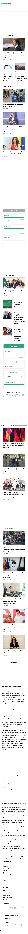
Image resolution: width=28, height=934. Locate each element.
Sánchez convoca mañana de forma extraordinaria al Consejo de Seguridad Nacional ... (13, 601)
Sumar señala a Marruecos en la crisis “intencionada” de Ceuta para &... (13, 627)
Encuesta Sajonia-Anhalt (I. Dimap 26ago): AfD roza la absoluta (8, 76)
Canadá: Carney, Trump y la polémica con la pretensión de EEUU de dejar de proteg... (14, 495)
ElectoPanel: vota (14, 346)
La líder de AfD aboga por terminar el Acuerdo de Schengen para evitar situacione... (14, 445)
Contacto (5, 899)
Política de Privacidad (8, 897)
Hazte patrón (7, 925)
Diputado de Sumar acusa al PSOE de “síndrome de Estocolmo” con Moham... (14, 129)
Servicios (5, 870)
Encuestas (14, 210)
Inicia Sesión (6, 877)
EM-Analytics (6, 885)
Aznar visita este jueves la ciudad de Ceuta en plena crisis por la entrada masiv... (14, 55)
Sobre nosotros (6, 895)
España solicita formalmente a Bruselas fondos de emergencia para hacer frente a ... (14, 549)
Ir (21, 355)
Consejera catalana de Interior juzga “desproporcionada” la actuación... (21, 76)
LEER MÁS (14, 662)
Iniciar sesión (17, 925)
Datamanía (5, 887)
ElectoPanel (6, 868)
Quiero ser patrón (7, 875)
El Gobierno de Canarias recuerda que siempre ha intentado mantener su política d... (14, 575)
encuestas (24, 809)
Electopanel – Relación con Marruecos (18, 305)
